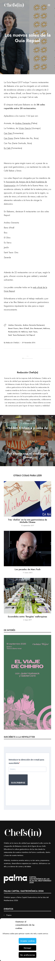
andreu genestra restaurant (34, 325)
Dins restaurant (36, 328)
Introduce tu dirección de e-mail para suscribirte (26, 761)
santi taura (33, 332)
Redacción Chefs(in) (12, 342)
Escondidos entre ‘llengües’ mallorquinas (27, 616)
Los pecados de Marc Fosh (27, 569)
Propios (8, 915)
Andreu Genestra (23, 123)
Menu (49, 5)
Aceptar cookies (27, 940)
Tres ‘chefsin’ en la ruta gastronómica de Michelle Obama (27, 521)
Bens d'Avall (24, 328)
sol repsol (30, 335)
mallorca (46, 328)
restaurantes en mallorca (18, 332)
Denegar (27, 948)
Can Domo (8, 138)
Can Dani (8, 133)
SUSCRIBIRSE (18, 783)
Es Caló (7, 148)
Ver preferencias (27, 955)
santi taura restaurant (16, 335)
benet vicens (13, 328)
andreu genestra (15, 325)
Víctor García (25, 128)
